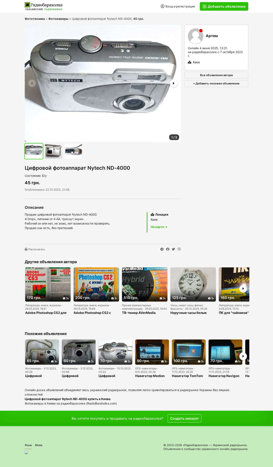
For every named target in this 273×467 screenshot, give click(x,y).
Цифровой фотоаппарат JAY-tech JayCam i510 (77, 376)
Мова (38, 445)
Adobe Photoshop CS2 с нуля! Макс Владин (92, 313)
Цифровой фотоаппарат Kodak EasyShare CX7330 (41, 376)
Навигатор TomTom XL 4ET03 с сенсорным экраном (188, 376)
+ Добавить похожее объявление (216, 83)
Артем (212, 36)
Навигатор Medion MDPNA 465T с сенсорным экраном (151, 376)
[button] (173, 83)
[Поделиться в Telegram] (162, 249)
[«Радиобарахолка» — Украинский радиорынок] (44, 6)
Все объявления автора (216, 75)
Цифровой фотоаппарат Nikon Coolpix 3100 (114, 376)
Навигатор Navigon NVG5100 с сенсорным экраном (225, 376)
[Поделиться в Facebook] (167, 249)
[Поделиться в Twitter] (173, 249)
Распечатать (36, 249)
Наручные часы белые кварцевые (188, 313)
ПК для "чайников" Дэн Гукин (237, 313)
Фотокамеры (58, 18)
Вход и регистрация (180, 6)
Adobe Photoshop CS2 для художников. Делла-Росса (46, 313)
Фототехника (35, 18)
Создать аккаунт (184, 418)
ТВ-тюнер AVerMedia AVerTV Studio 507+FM (140, 313)
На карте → (159, 227)
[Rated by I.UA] (26, 452)
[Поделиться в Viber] (179, 249)
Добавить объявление (226, 6)
